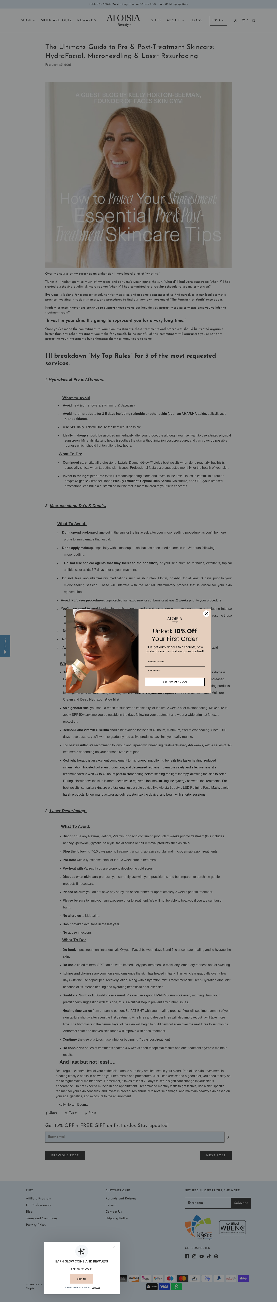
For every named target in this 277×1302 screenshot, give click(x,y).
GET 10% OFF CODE (174, 681)
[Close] (206, 613)
